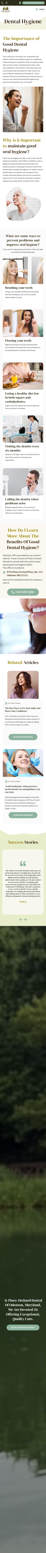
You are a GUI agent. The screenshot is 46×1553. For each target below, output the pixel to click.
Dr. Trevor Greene (14, 703)
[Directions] (7, 3)
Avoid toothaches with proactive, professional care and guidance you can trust (22, 789)
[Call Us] (2, 3)
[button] (20, 919)
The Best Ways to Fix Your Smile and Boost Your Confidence (22, 710)
